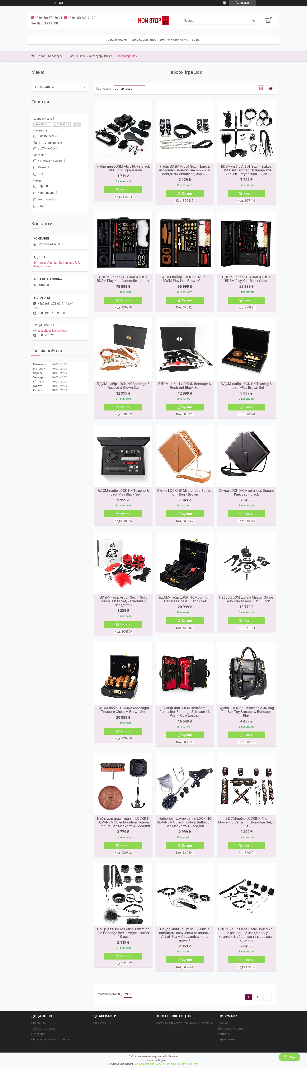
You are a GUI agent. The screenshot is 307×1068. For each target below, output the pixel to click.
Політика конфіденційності (182, 1064)
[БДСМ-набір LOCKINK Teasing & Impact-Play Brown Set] (246, 349)
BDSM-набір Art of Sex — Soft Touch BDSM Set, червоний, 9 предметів (123, 601)
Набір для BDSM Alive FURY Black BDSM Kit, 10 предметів (123, 168)
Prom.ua (173, 1056)
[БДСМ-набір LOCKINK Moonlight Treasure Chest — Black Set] (185, 562)
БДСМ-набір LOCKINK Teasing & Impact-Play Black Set (123, 492)
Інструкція (38, 1034)
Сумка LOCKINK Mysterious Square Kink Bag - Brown (184, 492)
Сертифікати (226, 1039)
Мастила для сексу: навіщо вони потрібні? (184, 1023)
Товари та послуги (49, 56)
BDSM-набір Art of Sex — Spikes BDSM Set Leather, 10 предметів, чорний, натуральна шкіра (246, 170)
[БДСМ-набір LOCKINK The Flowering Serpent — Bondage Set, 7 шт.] (246, 784)
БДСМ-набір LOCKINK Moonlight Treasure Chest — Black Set (185, 599)
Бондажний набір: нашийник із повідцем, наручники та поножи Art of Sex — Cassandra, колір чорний (185, 934)
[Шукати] (253, 20)
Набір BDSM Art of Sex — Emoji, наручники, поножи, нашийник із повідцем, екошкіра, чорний (185, 170)
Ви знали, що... (103, 1023)
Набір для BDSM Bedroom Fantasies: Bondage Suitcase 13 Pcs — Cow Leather (185, 711)
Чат (292, 1057)
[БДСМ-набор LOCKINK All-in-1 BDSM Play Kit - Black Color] (246, 242)
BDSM (196, 39)
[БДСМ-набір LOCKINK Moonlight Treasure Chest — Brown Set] (123, 673)
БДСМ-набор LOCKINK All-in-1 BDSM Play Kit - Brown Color (185, 279)
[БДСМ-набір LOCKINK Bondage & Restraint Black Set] (185, 349)
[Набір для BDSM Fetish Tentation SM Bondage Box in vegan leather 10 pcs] (123, 894)
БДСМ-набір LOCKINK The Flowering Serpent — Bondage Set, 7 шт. (246, 822)
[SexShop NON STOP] (153, 20)
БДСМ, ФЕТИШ (76, 56)
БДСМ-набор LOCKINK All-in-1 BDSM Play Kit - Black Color (246, 279)
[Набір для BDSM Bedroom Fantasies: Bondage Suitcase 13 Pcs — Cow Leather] (185, 673)
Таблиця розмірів (43, 1028)
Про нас (223, 1023)
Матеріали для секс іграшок (50, 1039)
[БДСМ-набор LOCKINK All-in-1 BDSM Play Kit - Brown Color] (185, 242)
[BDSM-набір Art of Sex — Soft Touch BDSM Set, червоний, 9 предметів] (123, 562)
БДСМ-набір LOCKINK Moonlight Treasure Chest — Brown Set (123, 710)
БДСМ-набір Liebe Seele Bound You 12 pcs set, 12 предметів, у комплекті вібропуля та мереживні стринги (246, 934)
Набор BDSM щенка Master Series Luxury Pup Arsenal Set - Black (246, 599)
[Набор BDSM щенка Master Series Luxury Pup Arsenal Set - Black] (246, 562)
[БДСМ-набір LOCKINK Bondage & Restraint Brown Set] (123, 349)
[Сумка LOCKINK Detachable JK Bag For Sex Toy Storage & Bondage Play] (246, 673)
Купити (125, 189)
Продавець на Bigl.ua (153, 1060)
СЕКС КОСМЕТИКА (143, 39)
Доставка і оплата (230, 1028)
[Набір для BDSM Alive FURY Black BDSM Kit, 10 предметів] (123, 132)
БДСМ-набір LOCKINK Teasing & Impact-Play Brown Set (246, 385)
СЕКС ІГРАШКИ (117, 39)
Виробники (38, 1023)
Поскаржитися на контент (148, 1064)
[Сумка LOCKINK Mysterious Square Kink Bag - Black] (246, 456)
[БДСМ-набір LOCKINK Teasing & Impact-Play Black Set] (123, 456)
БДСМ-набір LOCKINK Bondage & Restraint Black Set (184, 385)
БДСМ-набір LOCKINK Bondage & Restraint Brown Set (123, 385)
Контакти (224, 1034)
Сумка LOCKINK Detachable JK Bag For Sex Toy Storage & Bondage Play (246, 711)
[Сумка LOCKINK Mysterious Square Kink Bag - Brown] (185, 456)
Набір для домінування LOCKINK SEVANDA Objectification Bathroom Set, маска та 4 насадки (185, 822)
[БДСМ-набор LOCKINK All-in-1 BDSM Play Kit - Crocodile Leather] (123, 242)
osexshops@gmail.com (52, 330)
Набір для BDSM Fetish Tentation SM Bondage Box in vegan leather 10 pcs (123, 932)
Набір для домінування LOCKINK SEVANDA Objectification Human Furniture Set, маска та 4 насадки (123, 822)
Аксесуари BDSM (100, 56)
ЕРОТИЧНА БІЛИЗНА (174, 39)
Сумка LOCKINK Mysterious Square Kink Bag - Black (246, 492)
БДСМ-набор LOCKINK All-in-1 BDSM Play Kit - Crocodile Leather (123, 279)
